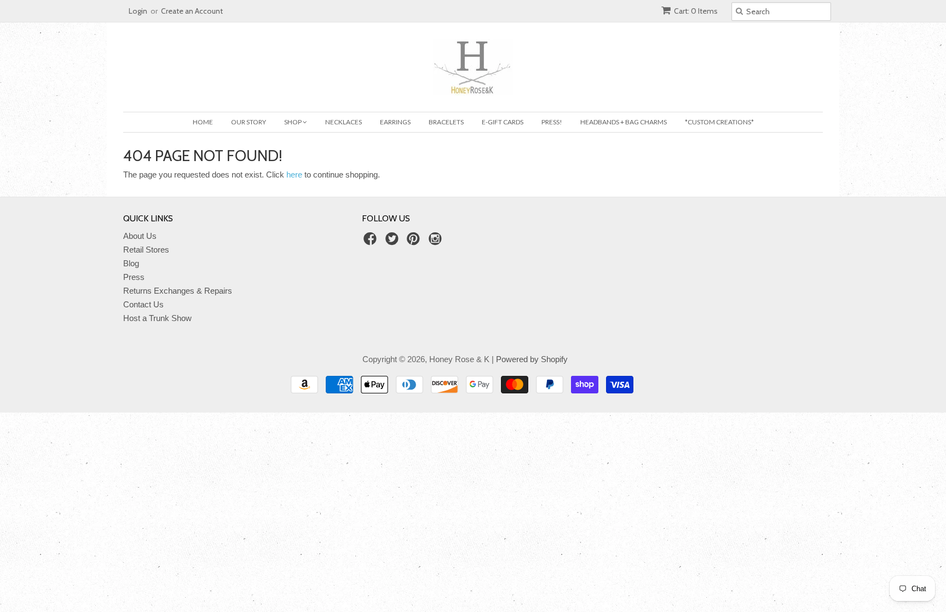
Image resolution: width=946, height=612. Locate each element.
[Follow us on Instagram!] (437, 241)
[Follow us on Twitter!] (393, 241)
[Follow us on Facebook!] (372, 241)
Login (138, 11)
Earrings (395, 122)
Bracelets (446, 122)
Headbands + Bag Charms (623, 122)
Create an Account (192, 11)
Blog (131, 263)
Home (203, 122)
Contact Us (143, 304)
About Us (140, 236)
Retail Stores (146, 249)
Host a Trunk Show (157, 318)
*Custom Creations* (719, 122)
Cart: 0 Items (696, 11)
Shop (293, 122)
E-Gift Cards (502, 122)
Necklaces (343, 122)
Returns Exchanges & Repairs (177, 290)
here (294, 174)
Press (134, 277)
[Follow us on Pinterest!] (415, 241)
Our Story (248, 122)
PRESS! (551, 122)
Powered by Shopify (532, 359)
